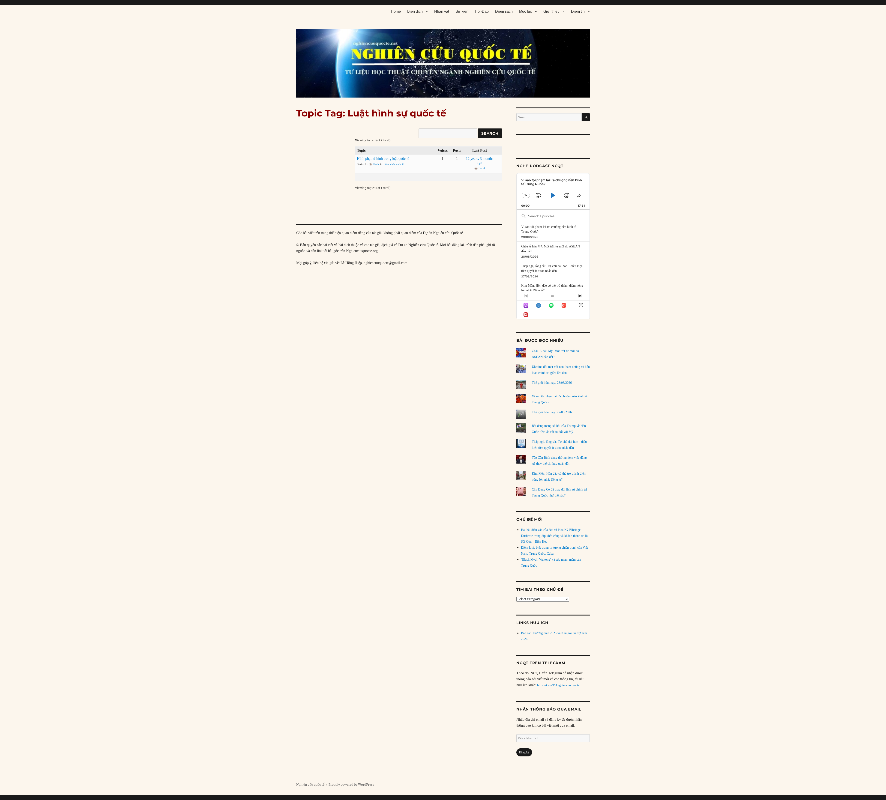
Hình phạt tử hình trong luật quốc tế (383, 159)
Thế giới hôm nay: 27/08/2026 (552, 412)
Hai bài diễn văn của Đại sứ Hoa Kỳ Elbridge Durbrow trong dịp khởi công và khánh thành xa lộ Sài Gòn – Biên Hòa (554, 536)
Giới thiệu (551, 11)
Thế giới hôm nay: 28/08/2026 (552, 382)
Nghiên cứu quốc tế (310, 785)
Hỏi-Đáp (482, 11)
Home (396, 11)
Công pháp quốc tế (394, 164)
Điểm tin (578, 11)
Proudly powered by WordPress (351, 785)
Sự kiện (461, 11)
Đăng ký (524, 752)
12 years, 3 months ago (479, 161)
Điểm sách (504, 11)
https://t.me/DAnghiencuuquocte (558, 685)
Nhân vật (441, 11)
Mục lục (525, 11)
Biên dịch (415, 11)
